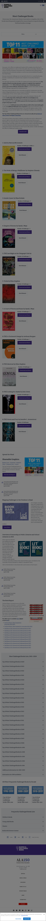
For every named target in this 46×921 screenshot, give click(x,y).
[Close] (44, 914)
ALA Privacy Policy (24, 915)
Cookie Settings (18, 918)
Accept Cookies (27, 918)
